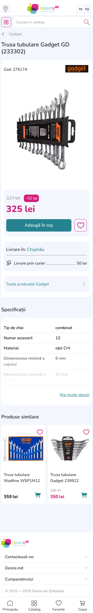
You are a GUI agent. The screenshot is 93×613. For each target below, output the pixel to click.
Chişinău (35, 250)
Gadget (15, 34)
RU (87, 9)
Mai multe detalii (74, 395)
